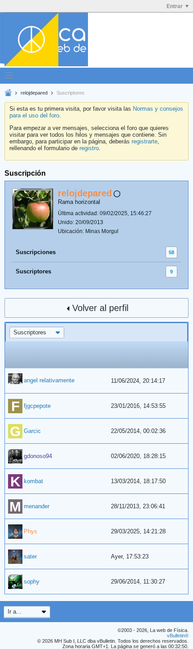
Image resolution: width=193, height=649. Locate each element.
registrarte (145, 141)
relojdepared (34, 92)
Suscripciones (36, 252)
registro (89, 148)
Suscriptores (33, 271)
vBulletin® (178, 635)
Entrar (175, 6)
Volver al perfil (100, 308)
